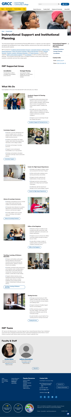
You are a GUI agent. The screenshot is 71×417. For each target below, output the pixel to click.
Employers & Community (57, 9)
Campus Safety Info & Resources (6, 409)
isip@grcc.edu (60, 60)
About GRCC (67, 9)
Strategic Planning (57, 51)
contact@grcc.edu (44, 389)
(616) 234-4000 (44, 387)
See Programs (5, 379)
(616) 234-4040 (61, 63)
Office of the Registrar (32, 51)
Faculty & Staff (46, 9)
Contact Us (60, 384)
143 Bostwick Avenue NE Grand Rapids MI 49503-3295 (46, 385)
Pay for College (5, 381)
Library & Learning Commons (19, 51)
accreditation (28, 54)
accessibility (54, 406)
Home (3, 31)
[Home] (18, 4)
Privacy (38, 411)
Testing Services (34, 53)
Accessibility (43, 411)
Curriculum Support (36, 49)
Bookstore (25, 381)
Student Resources (37, 9)
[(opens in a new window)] (41, 397)
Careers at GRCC (26, 380)
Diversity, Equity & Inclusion (18, 409)
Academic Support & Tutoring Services (21, 49)
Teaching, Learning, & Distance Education (17, 53)
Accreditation (56, 53)
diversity (58, 406)
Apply (3, 378)
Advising (25, 384)
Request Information (62, 387)
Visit (3, 382)
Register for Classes (27, 385)
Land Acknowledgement (51, 411)
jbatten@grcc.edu (8, 363)
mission (52, 407)
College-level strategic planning (15, 54)
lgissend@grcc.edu (25, 362)
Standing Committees (58, 49)
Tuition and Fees (26, 388)
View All (36, 368)
